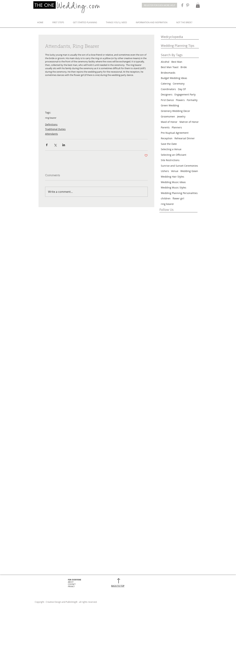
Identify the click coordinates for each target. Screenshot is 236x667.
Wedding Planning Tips (177, 45)
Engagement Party (185, 94)
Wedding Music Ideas (173, 182)
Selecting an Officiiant (173, 154)
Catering (166, 83)
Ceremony (179, 83)
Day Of (182, 89)
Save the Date (169, 143)
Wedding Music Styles (173, 187)
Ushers (165, 171)
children (166, 198)
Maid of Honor (169, 121)
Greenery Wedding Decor (175, 111)
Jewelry (181, 116)
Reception (166, 138)
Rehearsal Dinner (184, 138)
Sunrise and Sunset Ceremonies (179, 165)
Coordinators (168, 89)
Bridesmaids (168, 72)
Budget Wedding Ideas (174, 78)
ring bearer (50, 117)
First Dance (167, 100)
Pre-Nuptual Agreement (174, 132)
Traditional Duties (55, 129)
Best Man (176, 61)
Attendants (51, 133)
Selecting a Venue (171, 149)
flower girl (178, 198)
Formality (192, 100)
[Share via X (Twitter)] (55, 145)
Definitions (51, 124)
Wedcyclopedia (172, 37)
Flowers (180, 100)
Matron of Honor (189, 121)
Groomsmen (168, 116)
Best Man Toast (169, 67)
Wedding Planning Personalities (179, 193)
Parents (165, 127)
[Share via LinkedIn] (63, 145)
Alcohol (165, 61)
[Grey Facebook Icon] (182, 5)
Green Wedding (170, 105)
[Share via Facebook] (46, 145)
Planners (177, 127)
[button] (198, 5)
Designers (166, 94)
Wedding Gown (189, 171)
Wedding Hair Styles (172, 176)
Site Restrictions (170, 160)
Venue (174, 171)
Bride (184, 67)
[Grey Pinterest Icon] (187, 5)
